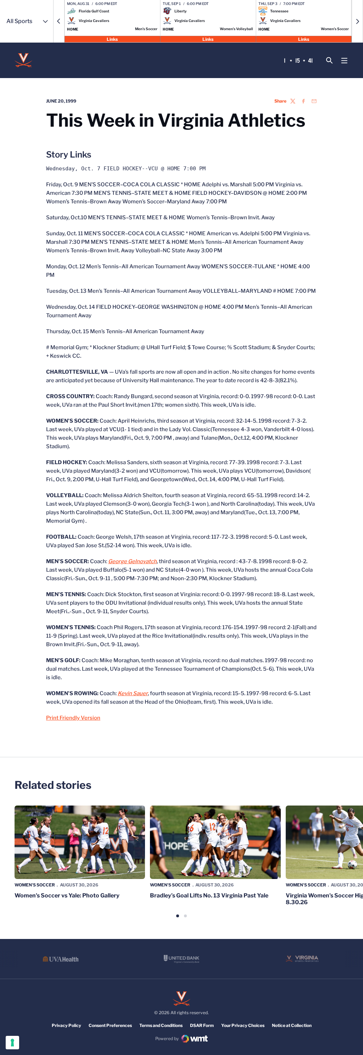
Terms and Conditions (161, 1025)
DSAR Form (202, 1025)
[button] (59, 21)
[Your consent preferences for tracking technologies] (12, 1042)
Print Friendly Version (73, 718)
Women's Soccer (35, 885)
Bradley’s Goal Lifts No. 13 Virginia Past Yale (209, 895)
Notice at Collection (292, 1025)
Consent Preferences (110, 1025)
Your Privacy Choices (242, 1025)
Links (112, 39)
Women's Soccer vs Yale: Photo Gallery (67, 895)
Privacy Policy (66, 1025)
